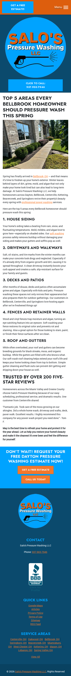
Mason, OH (56, 646)
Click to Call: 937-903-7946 (35, 85)
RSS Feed (35, 624)
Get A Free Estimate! (18, 7)
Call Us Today (36, 479)
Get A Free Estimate (35, 470)
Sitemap (35, 620)
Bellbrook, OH (40, 176)
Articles (35, 609)
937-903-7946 (39, 552)
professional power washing (37, 202)
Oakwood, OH (35, 639)
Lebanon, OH (25, 650)
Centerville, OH (18, 639)
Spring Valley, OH (43, 650)
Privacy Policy (35, 613)
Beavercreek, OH (37, 642)
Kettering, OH (41, 646)
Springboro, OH (18, 642)
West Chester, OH (22, 646)
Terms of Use (35, 616)
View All (35, 656)
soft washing (57, 233)
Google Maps (35, 605)
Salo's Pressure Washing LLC (30, 671)
